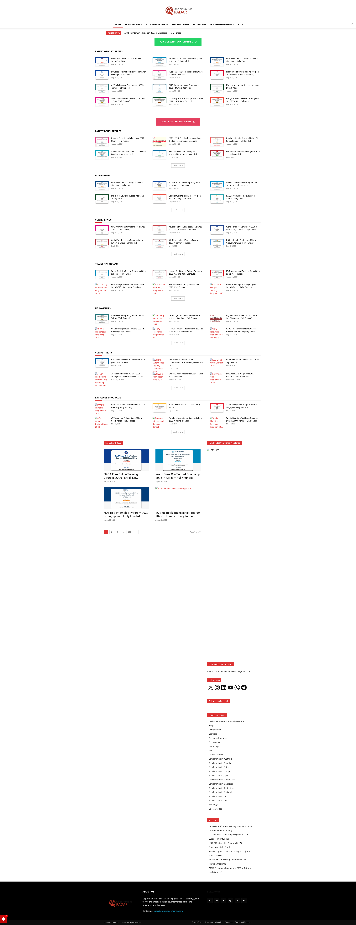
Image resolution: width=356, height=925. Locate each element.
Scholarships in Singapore (221, 783)
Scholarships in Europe (219, 771)
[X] (237, 900)
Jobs (211, 750)
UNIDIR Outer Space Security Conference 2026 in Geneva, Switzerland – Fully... (186, 362)
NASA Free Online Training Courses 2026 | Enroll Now (121, 476)
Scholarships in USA (218, 800)
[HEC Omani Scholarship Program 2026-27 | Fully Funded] (217, 155)
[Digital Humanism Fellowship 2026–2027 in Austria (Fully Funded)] (217, 319)
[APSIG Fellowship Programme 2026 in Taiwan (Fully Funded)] (102, 88)
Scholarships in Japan (219, 775)
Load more (177, 165)
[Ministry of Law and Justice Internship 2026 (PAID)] (217, 88)
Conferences (215, 733)
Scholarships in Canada (220, 763)
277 (129, 532)
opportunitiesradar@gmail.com (168, 911)
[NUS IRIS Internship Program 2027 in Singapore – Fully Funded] (217, 62)
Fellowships (214, 742)
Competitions (215, 729)
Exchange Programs (157, 24)
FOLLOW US (214, 891)
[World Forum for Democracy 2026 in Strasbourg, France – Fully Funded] (217, 230)
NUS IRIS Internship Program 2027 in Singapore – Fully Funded (126, 514)
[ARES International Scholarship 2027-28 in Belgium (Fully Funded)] (102, 155)
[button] (352, 24)
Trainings (213, 804)
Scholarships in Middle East (222, 779)
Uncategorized (215, 809)
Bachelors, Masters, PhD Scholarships (226, 721)
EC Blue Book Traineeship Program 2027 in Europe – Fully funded (153, 33)
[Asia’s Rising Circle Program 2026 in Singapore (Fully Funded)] (217, 408)
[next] (248, 33)
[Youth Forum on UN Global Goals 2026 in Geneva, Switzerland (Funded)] (159, 230)
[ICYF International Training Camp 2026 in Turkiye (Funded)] (217, 274)
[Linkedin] (223, 900)
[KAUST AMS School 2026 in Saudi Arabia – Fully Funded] (217, 199)
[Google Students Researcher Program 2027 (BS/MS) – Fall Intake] (217, 102)
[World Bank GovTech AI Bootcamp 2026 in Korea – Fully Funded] (159, 62)
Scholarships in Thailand (220, 792)
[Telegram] (230, 900)
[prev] (243, 33)
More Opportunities (221, 24)
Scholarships (132, 24)
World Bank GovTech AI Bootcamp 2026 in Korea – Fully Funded (177, 476)
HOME (118, 24)
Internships (199, 24)
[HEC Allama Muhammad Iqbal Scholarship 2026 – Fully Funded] (159, 155)
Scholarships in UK (217, 796)
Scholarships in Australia (220, 759)
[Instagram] (216, 900)
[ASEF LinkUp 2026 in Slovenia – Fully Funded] (159, 408)
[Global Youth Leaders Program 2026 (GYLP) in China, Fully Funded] (102, 243)
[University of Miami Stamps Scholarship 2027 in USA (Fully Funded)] (159, 102)
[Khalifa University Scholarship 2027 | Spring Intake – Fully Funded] (217, 142)
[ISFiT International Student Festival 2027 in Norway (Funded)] (159, 243)
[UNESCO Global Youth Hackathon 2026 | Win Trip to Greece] (102, 363)
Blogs (241, 24)
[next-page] (136, 532)
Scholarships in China (219, 767)
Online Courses (180, 24)
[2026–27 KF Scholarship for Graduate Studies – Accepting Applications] (159, 142)
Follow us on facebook (218, 701)
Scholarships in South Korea (222, 788)
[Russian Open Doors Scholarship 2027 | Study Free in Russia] (159, 75)
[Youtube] (244, 900)
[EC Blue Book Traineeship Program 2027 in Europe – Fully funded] (102, 75)
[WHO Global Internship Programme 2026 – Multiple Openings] (159, 88)
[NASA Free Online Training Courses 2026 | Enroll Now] (102, 62)
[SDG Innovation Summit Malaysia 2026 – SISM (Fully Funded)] (102, 102)
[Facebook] (210, 900)
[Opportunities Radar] (178, 10)
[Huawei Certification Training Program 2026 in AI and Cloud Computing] (217, 75)
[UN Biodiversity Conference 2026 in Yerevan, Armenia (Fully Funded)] (217, 243)
